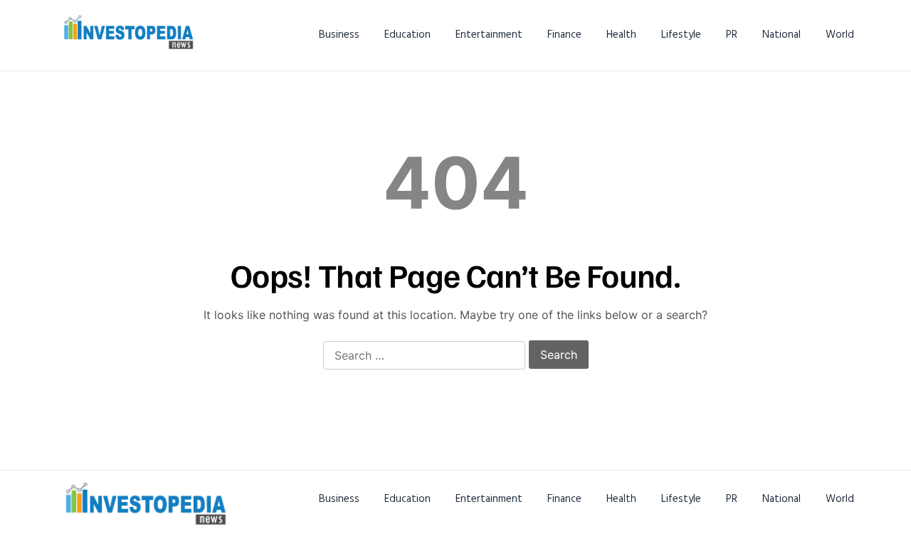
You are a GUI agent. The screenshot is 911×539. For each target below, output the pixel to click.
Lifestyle (681, 34)
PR (731, 34)
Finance (564, 34)
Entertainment (489, 34)
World (840, 34)
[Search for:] (424, 356)
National (781, 34)
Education (407, 34)
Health (621, 34)
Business (339, 34)
